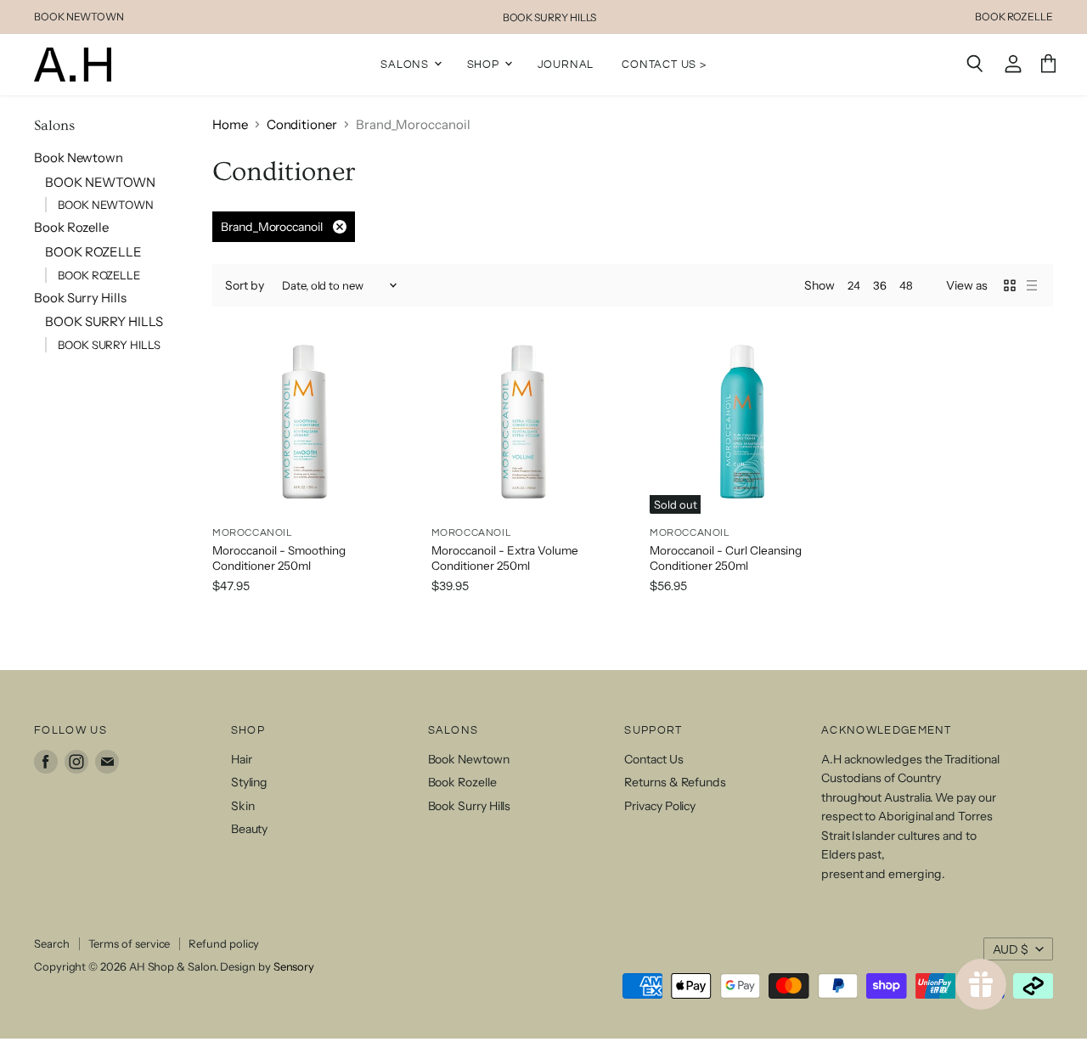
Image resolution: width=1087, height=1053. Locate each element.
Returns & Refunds (675, 782)
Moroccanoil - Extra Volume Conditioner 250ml (504, 557)
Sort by (244, 285)
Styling (249, 782)
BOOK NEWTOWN (79, 17)
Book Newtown (78, 157)
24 (854, 285)
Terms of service (129, 943)
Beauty (249, 828)
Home (230, 124)
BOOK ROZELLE (1014, 17)
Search (52, 943)
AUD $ (1010, 949)
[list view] (1031, 285)
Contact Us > (664, 64)
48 (906, 285)
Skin (243, 806)
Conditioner (302, 124)
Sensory (293, 966)
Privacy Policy (660, 806)
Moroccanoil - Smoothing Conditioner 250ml (279, 557)
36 (880, 285)
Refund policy (224, 943)
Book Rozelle (71, 227)
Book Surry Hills (80, 298)
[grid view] (1009, 285)
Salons (406, 64)
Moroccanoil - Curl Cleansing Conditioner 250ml (726, 557)
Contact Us (653, 759)
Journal (566, 64)
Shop (485, 64)
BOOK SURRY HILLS (550, 17)
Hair (241, 759)
